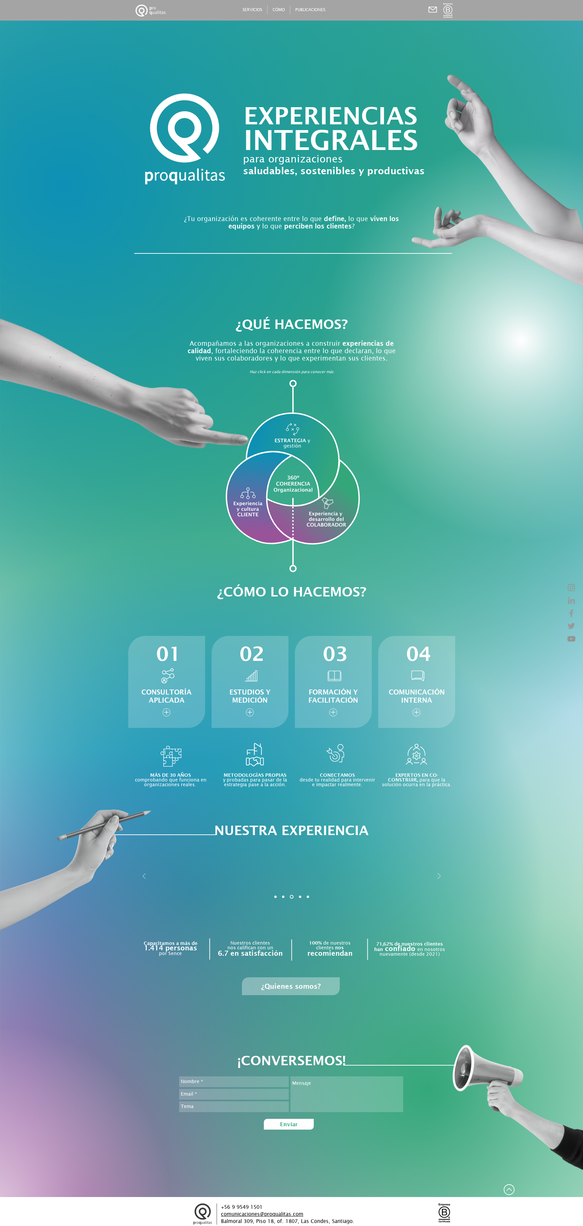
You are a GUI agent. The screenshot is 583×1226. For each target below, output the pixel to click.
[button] (405, 1190)
